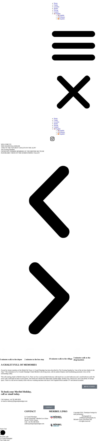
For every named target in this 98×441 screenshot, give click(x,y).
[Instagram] (52, 138)
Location (56, 7)
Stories (56, 8)
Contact (56, 12)
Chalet (56, 5)
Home (56, 3)
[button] (73, 68)
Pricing (56, 10)
